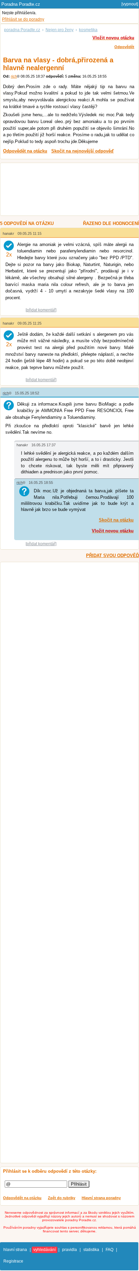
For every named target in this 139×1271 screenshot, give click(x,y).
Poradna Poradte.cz (20, 4)
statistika (91, 1249)
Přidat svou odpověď (112, 555)
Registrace (13, 1261)
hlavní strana (15, 1249)
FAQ (109, 1249)
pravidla (69, 1249)
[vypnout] (129, 4)
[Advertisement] (66, 190)
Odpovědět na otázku (22, 1198)
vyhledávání (44, 1249)
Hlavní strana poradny (101, 1198)
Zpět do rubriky (61, 1198)
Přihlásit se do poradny (23, 19)
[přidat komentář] (41, 310)
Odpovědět (124, 47)
